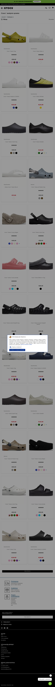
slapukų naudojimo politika (26, 344)
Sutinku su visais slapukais (17, 350)
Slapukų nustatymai (16, 347)
